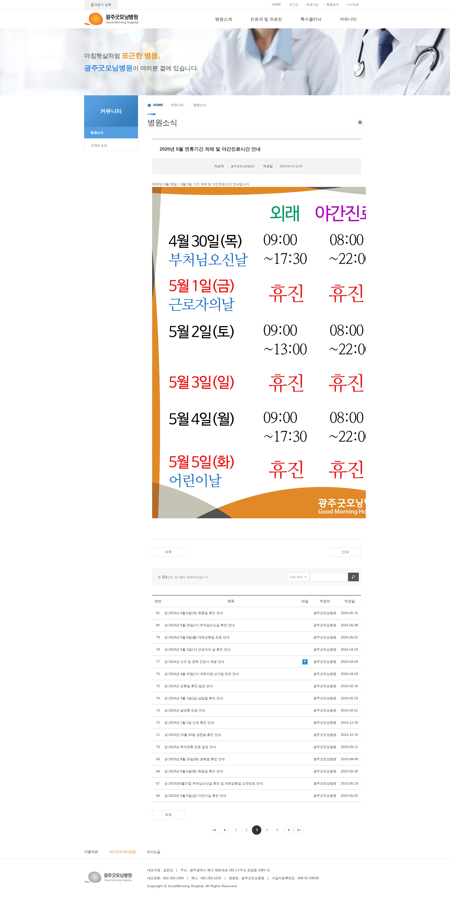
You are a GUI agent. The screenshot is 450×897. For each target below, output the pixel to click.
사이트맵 (353, 4)
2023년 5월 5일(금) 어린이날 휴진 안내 (197, 795)
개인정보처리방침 (122, 852)
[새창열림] (360, 122)
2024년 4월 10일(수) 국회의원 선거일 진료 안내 (204, 674)
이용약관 (91, 852)
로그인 (293, 4)
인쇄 (345, 552)
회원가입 (312, 4)
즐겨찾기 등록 (101, 5)
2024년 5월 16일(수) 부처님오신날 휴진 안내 (202, 625)
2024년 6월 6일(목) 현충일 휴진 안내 (196, 613)
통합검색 (332, 4)
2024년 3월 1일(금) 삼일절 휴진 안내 (196, 698)
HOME (276, 4)
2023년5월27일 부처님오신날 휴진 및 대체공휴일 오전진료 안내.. (217, 783)
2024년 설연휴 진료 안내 (187, 710)
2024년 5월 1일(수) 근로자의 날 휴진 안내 (199, 649)
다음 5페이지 (289, 830)
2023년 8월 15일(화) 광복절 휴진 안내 (197, 759)
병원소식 (96, 132)
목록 (168, 552)
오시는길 (153, 852)
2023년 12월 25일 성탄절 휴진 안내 (195, 735)
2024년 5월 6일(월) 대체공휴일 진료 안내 (199, 637)
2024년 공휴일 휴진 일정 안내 (191, 686)
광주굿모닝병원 (111, 19)
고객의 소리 (98, 145)
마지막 (299, 830)
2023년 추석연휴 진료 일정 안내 (192, 747)
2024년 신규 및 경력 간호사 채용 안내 (196, 661)
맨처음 (214, 830)
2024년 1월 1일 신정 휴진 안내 (191, 722)
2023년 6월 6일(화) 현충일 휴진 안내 (196, 771)
